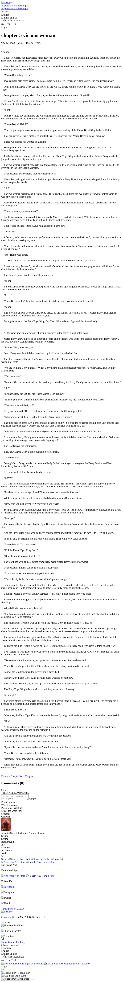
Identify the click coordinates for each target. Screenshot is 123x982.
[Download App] (15, 979)
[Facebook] (7, 886)
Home (4, 942)
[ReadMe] (6, 2)
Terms (4, 908)
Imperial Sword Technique (14, 5)
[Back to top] (32, 979)
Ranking (20, 942)
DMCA (20, 908)
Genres (11, 942)
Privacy (12, 908)
